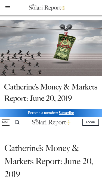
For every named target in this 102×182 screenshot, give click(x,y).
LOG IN (90, 122)
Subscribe (66, 113)
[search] (17, 122)
